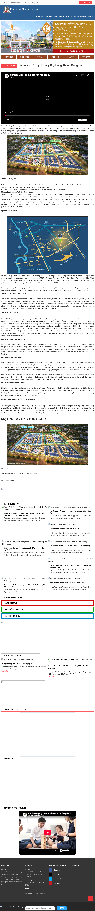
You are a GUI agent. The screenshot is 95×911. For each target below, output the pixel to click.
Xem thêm (4, 671)
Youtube (57, 883)
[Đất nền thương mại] (21, 9)
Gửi (62, 908)
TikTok (56, 874)
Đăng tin (86, 3)
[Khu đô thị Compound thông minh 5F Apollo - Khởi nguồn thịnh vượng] (28, 543)
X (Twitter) (57, 879)
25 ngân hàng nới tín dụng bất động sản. (17, 664)
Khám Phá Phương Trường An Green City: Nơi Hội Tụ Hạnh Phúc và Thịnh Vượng (24, 514)
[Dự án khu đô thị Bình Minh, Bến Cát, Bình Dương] (75, 541)
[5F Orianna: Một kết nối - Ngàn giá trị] (75, 524)
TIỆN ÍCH (55, 57)
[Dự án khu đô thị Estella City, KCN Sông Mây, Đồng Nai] (75, 507)
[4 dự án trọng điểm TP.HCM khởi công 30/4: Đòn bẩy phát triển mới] (71, 661)
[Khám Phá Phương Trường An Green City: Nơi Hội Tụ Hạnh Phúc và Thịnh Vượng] (28, 508)
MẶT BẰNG (86, 57)
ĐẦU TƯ (70, 57)
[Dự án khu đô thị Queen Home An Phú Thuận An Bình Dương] (75, 560)
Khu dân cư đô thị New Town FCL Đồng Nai (67, 582)
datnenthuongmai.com (9, 872)
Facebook (57, 870)
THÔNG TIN (24, 57)
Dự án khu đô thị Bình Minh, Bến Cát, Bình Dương (70, 546)
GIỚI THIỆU (8, 57)
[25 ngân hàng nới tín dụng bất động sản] (17, 659)
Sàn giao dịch (10, 66)
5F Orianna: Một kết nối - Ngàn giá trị (64, 528)
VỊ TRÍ (39, 57)
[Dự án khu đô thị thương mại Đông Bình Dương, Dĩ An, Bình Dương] (28, 579)
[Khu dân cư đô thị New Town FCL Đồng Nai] (75, 578)
